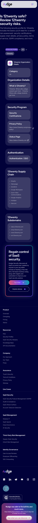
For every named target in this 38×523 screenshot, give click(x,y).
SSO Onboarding (8, 459)
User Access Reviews (10, 453)
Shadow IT (6, 419)
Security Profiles (8, 337)
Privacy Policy (7, 380)
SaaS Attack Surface (9, 404)
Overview (6, 313)
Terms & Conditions (9, 377)
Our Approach (7, 357)
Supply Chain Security (10, 439)
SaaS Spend (7, 422)
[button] (32, 4)
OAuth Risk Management (11, 442)
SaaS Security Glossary (10, 340)
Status (5, 322)
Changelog (6, 316)
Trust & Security (8, 374)
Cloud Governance (9, 425)
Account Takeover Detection (12, 407)
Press (4, 363)
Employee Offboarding (10, 456)
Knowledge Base (8, 343)
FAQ (4, 334)
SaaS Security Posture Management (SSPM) (17, 399)
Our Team (6, 360)
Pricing (5, 319)
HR (23, 49)
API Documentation (9, 346)
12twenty (10, 54)
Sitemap (5, 383)
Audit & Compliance (9, 402)
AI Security (6, 428)
